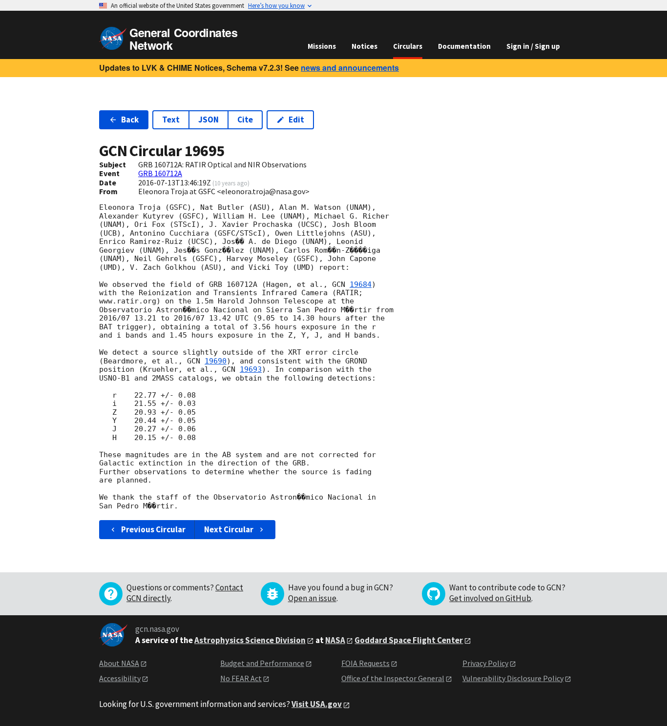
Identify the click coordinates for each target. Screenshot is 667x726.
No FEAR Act (241, 678)
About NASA (119, 663)
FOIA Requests (365, 663)
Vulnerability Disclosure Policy (512, 678)
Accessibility (120, 678)
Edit (296, 119)
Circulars (407, 46)
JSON (208, 119)
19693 (251, 369)
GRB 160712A (160, 173)
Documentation (464, 46)
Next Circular (228, 529)
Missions (322, 46)
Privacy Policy (485, 663)
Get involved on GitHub (490, 598)
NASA (335, 640)
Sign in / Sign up (533, 46)
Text (171, 119)
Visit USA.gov (317, 704)
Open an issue (312, 598)
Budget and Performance (262, 663)
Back (130, 119)
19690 (216, 361)
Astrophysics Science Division (250, 640)
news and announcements (350, 67)
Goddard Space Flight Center (408, 640)
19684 (361, 284)
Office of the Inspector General (392, 678)
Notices (364, 46)
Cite (245, 119)
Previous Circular (153, 529)
